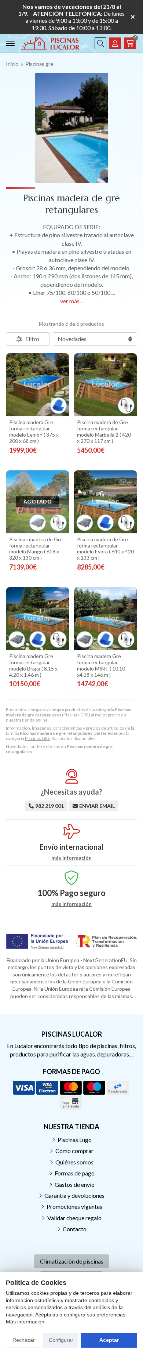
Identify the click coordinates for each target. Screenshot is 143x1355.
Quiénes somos (74, 1162)
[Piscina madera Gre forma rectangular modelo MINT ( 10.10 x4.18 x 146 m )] (105, 618)
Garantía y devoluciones (74, 1195)
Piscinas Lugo (75, 1139)
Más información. (26, 1322)
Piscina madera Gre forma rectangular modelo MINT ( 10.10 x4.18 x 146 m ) (101, 665)
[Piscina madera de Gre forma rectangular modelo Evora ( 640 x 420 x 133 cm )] (105, 501)
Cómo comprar (74, 1150)
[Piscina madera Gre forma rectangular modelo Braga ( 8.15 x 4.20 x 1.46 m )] (37, 618)
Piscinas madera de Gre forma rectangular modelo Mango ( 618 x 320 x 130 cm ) (36, 548)
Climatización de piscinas (71, 1261)
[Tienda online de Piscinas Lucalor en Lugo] (50, 43)
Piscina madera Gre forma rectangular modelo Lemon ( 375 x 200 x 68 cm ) (34, 431)
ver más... (71, 300)
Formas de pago (75, 1173)
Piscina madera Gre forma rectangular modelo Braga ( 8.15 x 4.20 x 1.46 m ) (33, 665)
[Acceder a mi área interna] (115, 43)
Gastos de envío (75, 1184)
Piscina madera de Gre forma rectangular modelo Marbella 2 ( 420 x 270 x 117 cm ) (104, 431)
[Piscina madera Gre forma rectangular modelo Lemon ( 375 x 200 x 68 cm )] (37, 384)
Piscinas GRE (37, 738)
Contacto (75, 1228)
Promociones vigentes (74, 1206)
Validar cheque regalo (74, 1217)
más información (71, 858)
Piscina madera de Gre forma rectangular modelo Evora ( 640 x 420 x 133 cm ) (105, 548)
